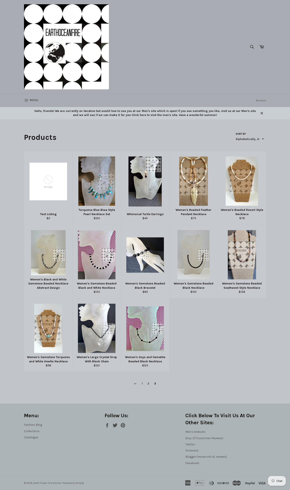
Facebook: (192, 463)
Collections (32, 431)
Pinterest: (192, 450)
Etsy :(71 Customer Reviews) (204, 438)
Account (261, 100)
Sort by (241, 133)
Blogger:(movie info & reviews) (206, 457)
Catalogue (31, 437)
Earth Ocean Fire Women (47, 483)
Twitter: (190, 444)
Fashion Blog (33, 425)
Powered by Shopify (73, 483)
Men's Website (195, 432)
